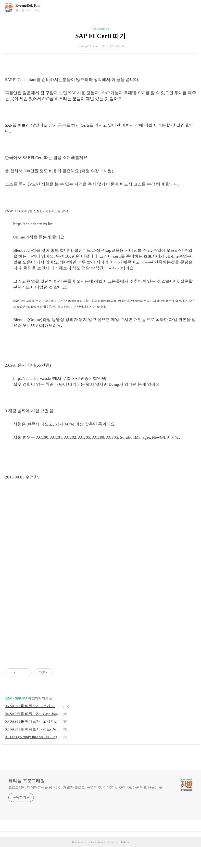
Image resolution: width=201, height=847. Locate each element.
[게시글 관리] (26, 672)
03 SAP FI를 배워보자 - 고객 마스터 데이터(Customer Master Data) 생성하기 (33, 721)
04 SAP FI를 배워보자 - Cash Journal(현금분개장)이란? (33, 714)
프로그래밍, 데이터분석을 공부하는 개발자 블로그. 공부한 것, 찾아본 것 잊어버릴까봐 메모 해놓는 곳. (85, 787)
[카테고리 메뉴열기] (192, 7)
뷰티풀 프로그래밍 (26, 780)
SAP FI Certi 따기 (100, 36)
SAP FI (19, 698)
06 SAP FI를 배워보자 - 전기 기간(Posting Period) (33, 706)
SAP (8, 698)
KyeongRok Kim (27, 5)
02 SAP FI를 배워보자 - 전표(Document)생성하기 (33, 729)
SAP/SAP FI (100, 29)
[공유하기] (20, 672)
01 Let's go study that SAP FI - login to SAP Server (33, 737)
